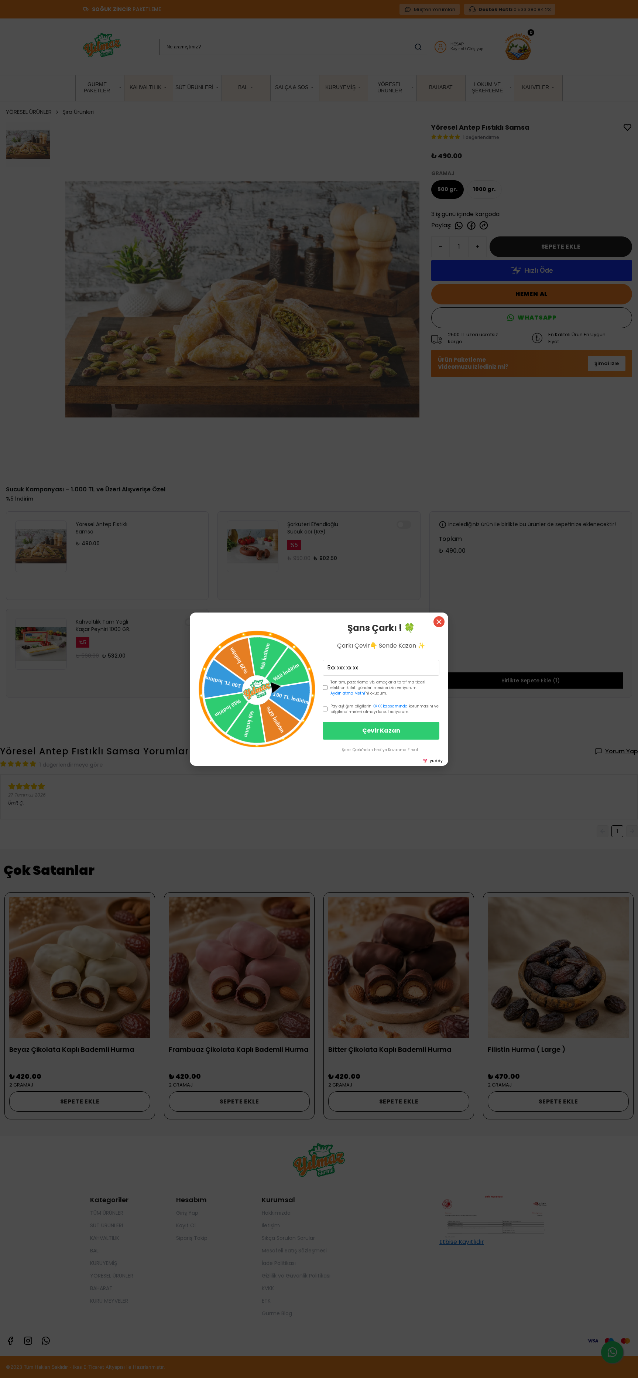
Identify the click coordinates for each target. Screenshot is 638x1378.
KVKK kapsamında (390, 706)
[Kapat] (439, 621)
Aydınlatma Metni (347, 693)
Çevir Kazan (381, 730)
